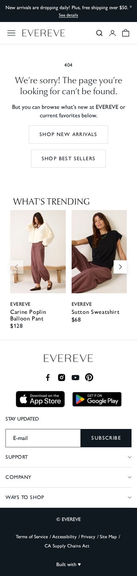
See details (68, 15)
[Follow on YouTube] (75, 377)
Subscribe (106, 438)
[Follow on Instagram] (61, 377)
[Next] (120, 267)
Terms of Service (32, 536)
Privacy (88, 536)
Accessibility (64, 536)
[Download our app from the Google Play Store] (97, 399)
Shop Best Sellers (69, 158)
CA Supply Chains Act (67, 546)
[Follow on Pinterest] (89, 377)
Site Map (108, 536)
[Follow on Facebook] (47, 377)
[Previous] (16, 267)
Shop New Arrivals (68, 134)
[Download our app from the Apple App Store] (40, 399)
